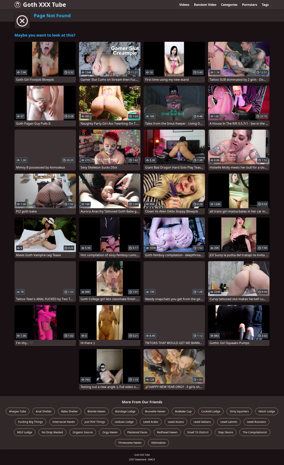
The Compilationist (255, 432)
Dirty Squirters (239, 411)
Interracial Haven (64, 422)
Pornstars (249, 5)
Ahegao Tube (17, 411)
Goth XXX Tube (44, 5)
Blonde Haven (96, 411)
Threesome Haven (130, 442)
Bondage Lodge (125, 411)
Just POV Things (95, 422)
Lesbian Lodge (124, 422)
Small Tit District (197, 432)
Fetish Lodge (266, 411)
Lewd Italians (202, 422)
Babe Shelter (69, 411)
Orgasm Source (83, 432)
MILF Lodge (24, 432)
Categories (229, 5)
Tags (265, 5)
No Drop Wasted (52, 432)
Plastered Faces (137, 432)
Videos (184, 5)
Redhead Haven (167, 432)
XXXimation (158, 442)
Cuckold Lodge (210, 411)
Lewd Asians (176, 422)
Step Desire (225, 432)
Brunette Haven (155, 411)
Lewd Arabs (150, 422)
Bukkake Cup (183, 411)
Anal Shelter (44, 411)
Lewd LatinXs (228, 422)
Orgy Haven (110, 432)
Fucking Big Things (30, 422)
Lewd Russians (256, 422)
